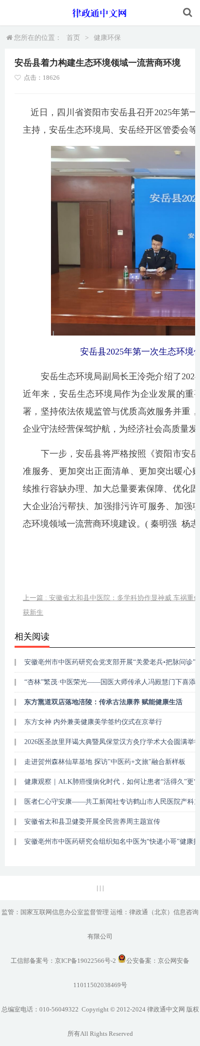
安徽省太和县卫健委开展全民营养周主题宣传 (92, 821)
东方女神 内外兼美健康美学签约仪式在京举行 (93, 722)
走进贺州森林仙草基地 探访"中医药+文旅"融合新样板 (104, 761)
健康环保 (107, 37)
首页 (73, 37)
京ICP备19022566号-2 (85, 960)
